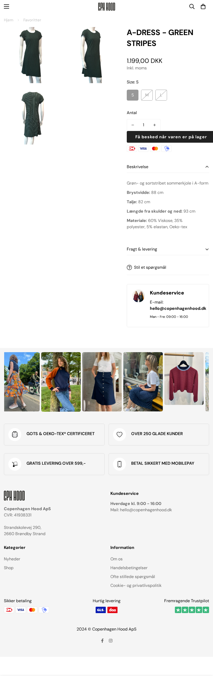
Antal (132, 112)
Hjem (8, 20)
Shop (9, 567)
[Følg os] (102, 641)
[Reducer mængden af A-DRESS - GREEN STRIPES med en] (132, 125)
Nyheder (12, 559)
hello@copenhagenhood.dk (178, 308)
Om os (116, 559)
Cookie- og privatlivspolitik (136, 585)
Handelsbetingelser (129, 567)
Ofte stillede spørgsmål (132, 576)
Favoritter (32, 20)
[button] (203, 6)
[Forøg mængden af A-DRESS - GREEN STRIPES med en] (154, 125)
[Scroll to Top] (203, 648)
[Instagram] (111, 641)
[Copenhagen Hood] (106, 6)
